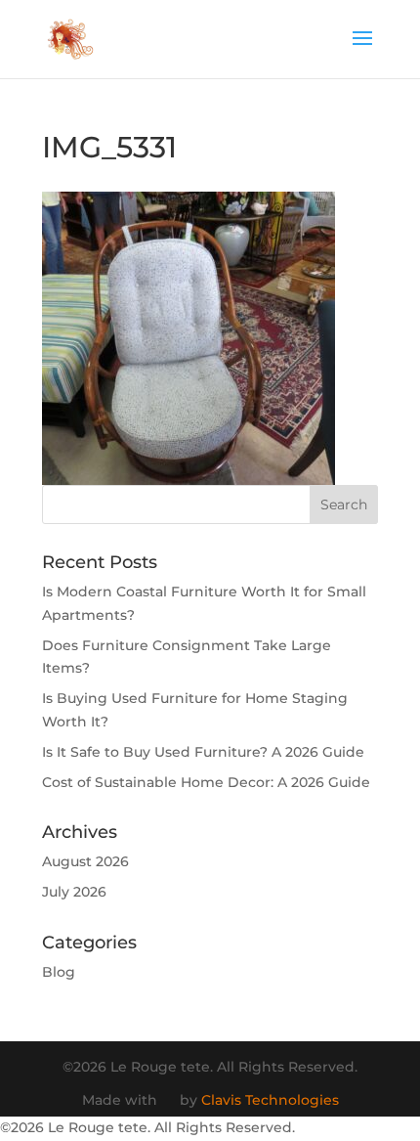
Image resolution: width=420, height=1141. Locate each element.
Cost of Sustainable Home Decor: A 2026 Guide (206, 782)
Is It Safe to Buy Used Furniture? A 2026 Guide (203, 752)
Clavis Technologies (270, 1100)
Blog (58, 972)
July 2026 (74, 891)
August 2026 (85, 861)
